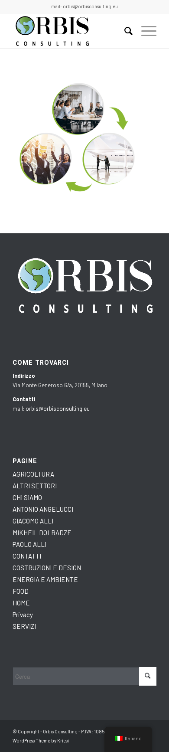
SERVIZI (24, 626)
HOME (21, 603)
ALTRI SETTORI (35, 486)
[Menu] (144, 30)
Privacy (23, 614)
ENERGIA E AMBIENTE (45, 579)
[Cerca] (124, 30)
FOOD (21, 591)
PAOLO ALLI (29, 544)
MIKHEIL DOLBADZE (42, 532)
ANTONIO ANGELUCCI (43, 509)
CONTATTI (27, 556)
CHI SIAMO (27, 497)
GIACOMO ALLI (33, 521)
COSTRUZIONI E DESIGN (47, 568)
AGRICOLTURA (33, 474)
